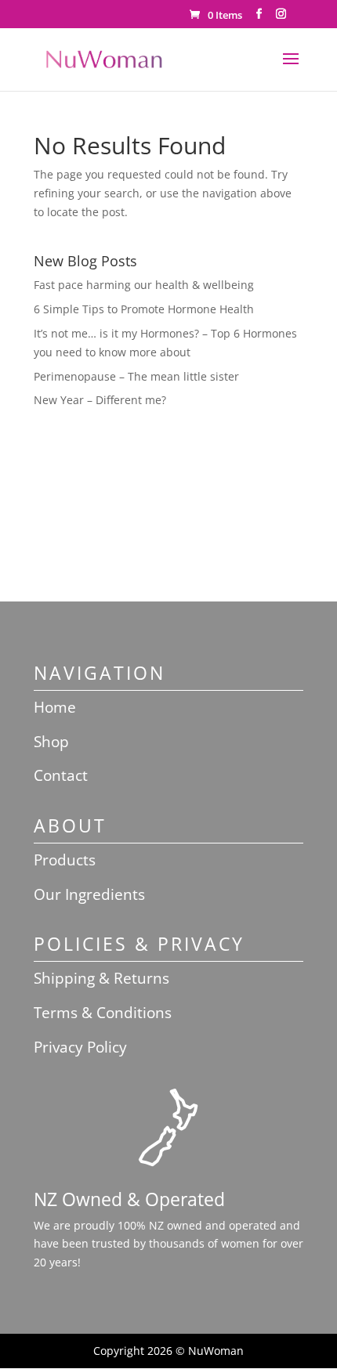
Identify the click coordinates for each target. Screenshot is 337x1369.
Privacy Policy (80, 1047)
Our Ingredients (89, 894)
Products (65, 860)
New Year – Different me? (100, 399)
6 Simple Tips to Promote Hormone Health (144, 309)
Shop (51, 741)
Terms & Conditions (103, 1012)
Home (55, 707)
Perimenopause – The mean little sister (136, 376)
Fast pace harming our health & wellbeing (144, 284)
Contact (61, 775)
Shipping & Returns (101, 978)
